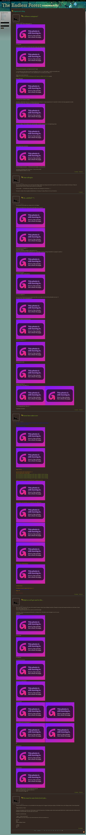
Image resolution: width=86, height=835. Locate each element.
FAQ (77, 0)
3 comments (81, 192)
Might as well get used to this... (33, 600)
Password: (3, 24)
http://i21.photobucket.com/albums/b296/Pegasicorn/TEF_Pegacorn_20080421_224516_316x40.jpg (32, 474)
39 (55, 830)
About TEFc (4, 15)
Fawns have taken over (30, 415)
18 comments (80, 828)
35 (46, 830)
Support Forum (82, 0)
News (73, 0)
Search (3, 19)
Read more (81, 171)
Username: (3, 21)
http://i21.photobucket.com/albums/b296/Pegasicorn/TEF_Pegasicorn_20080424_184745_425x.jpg (34, 76)
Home (3, 13)
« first (35, 830)
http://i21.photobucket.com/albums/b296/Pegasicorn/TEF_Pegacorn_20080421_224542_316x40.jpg (32, 477)
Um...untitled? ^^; (29, 198)
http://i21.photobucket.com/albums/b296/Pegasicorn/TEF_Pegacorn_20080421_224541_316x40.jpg (32, 476)
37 (51, 830)
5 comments (76, 171)
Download (68, 0)
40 (57, 830)
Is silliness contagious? (30, 16)
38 (53, 830)
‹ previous (38, 830)
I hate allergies (28, 177)
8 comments (76, 594)
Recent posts (4, 16)
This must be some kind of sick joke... (35, 798)
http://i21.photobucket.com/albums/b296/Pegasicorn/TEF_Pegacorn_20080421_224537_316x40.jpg (32, 475)
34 (44, 830)
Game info (63, 0)
